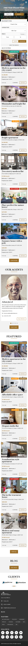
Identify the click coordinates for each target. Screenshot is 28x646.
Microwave (18, 621)
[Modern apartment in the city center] (14, 58)
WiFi (16, 624)
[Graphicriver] (7, 583)
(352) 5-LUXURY (7, 604)
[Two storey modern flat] (14, 161)
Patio (24, 621)
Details (23, 82)
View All (14, 551)
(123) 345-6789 (7, 315)
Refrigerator (10, 624)
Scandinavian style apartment (10, 460)
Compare (15, 82)
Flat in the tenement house (11, 496)
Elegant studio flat (10, 426)
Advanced (22, 41)
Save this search (14, 45)
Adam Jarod (7, 302)
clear (15, 41)
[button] (14, 24)
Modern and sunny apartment (10, 532)
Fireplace (4, 621)
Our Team (14, 327)
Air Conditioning (5, 619)
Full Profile (21, 318)
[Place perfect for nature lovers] (14, 195)
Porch (3, 624)
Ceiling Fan (14, 619)
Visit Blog (14, 567)
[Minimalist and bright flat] (14, 94)
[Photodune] (20, 583)
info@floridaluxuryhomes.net (10, 607)
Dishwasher (21, 619)
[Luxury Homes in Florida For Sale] (7, 2)
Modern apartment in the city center (14, 360)
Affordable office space (12, 395)
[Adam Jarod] (14, 287)
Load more (14, 260)
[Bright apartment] (14, 127)
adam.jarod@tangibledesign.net (10, 313)
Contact (19, 14)
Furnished (11, 621)
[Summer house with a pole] (14, 231)
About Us (8, 14)
